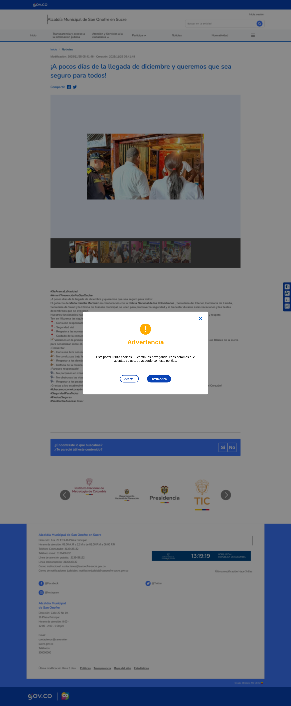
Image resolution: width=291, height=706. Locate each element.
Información (159, 379)
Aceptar (129, 379)
